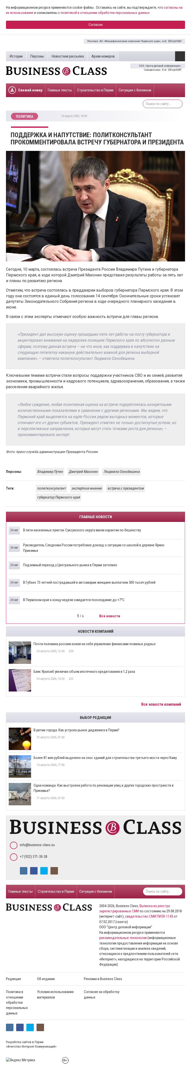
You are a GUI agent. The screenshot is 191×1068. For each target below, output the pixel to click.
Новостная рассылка (68, 56)
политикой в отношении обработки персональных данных (105, 12)
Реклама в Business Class (103, 979)
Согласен (96, 24)
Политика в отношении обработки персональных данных (17, 1002)
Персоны (37, 56)
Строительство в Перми (95, 90)
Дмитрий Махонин (83, 471)
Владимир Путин (50, 471)
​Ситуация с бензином (135, 90)
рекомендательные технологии (123, 938)
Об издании (46, 979)
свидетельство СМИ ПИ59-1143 (149, 916)
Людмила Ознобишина (121, 471)
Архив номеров (103, 56)
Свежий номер (30, 90)
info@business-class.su (37, 845)
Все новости (110, 616)
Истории (16, 56)
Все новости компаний (161, 704)
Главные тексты (60, 90)
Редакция (13, 979)
